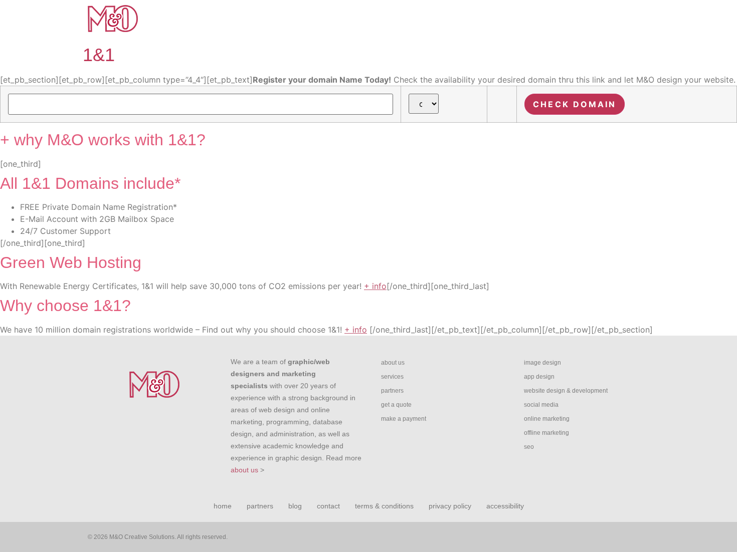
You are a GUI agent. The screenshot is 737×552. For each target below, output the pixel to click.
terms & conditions (384, 506)
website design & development (566, 390)
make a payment (403, 418)
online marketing (547, 418)
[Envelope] (639, 537)
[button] (511, 14)
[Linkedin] (594, 537)
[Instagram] (526, 537)
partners (392, 390)
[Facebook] (549, 537)
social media (541, 404)
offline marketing (546, 432)
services (392, 376)
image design (542, 362)
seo (529, 446)
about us (244, 470)
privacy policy (450, 506)
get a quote (396, 404)
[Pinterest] (617, 537)
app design (539, 376)
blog (295, 506)
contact (328, 506)
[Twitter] (572, 537)
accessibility (505, 506)
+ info (375, 286)
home (223, 506)
